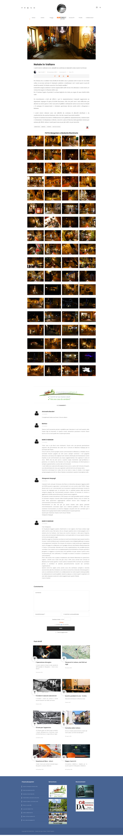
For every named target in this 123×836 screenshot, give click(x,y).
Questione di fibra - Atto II (44, 761)
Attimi (42, 17)
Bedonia (43, 126)
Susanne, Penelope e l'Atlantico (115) (30, 786)
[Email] (34, 7)
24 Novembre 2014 (39, 769)
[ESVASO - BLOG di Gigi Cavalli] (61, 18)
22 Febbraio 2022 (39, 737)
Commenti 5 (62, 72)
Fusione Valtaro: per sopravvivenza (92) (31, 797)
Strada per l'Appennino (43, 727)
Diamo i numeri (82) (27, 805)
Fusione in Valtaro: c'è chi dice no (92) (30, 801)
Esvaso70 (71, 17)
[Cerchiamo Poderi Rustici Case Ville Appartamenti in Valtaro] (61, 394)
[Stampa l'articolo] (87, 127)
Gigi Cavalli (41, 72)
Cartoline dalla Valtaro (72, 728)
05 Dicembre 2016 (68, 769)
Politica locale (56, 126)
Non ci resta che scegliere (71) (29, 820)
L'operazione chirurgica (43, 662)
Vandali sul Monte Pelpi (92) (28, 794)
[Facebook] (22, 7)
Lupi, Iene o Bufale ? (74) (28, 808)
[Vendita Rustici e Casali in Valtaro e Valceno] (58, 792)
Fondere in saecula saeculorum (46, 696)
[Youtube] (28, 7)
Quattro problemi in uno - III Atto (76, 696)
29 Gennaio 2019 (39, 672)
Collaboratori (89, 17)
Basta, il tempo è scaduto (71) (29, 816)
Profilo (80, 17)
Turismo (49, 126)
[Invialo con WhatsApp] (63, 76)
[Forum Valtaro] (31, 7)
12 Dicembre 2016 (52, 72)
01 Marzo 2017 (68, 702)
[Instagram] (25, 7)
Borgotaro (37, 126)
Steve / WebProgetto (48, 831)
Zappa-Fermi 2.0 (70, 761)
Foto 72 (71, 72)
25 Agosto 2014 (68, 736)
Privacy (61, 622)
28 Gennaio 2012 (68, 667)
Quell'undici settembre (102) (29, 790)
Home (33, 17)
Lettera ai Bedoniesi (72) (28, 812)
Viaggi (51, 17)
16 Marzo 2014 (38, 704)
